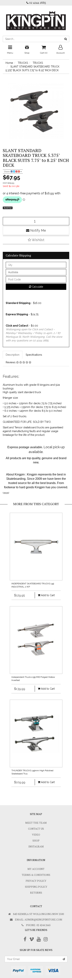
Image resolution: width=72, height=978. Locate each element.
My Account (36, 869)
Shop (36, 840)
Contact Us (36, 828)
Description (12, 354)
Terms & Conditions (36, 875)
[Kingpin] (36, 17)
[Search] (65, 39)
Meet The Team (36, 822)
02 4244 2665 (37, 2)
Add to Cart (47, 595)
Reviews (11, 362)
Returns (36, 892)
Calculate (37, 286)
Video (36, 834)
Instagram (36, 846)
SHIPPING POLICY (36, 886)
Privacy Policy (36, 880)
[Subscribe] (63, 959)
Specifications (34, 354)
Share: (7, 171)
